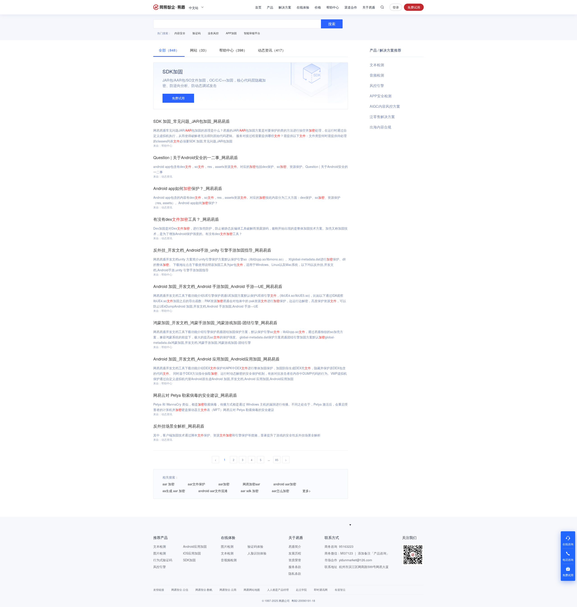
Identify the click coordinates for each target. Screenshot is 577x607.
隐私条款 (294, 573)
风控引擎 (377, 85)
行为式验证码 (162, 560)
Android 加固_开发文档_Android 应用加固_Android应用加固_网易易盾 (216, 359)
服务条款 (294, 566)
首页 (258, 7)
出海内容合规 (380, 127)
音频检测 (377, 75)
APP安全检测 (381, 95)
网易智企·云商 (228, 589)
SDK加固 (189, 560)
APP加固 (231, 33)
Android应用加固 (195, 546)
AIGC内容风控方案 (385, 106)
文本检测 (377, 64)
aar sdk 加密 (250, 490)
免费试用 (414, 7)
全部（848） (169, 50)
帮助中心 (332, 7)
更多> (306, 490)
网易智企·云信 (179, 589)
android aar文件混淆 (212, 490)
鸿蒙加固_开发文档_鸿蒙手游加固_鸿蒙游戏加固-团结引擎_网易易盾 (215, 322)
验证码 (196, 33)
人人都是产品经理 (278, 589)
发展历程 (294, 553)
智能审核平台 (252, 33)
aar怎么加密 (280, 490)
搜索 (382, 7)
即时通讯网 (320, 589)
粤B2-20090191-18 (303, 600)
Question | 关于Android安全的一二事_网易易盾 (195, 157)
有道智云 (340, 589)
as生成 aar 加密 (174, 490)
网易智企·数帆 (203, 589)
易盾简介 (294, 546)
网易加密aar (251, 484)
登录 (396, 7)
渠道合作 (350, 7)
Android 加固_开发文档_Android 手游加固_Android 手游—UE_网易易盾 (217, 286)
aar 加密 (168, 484)
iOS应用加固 (192, 553)
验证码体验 (255, 546)
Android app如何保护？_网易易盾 (187, 188)
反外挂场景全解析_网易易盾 (178, 426)
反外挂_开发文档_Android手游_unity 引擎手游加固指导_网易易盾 (212, 250)
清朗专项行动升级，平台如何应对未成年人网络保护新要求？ (286, 524)
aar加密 (223, 484)
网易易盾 (169, 7)
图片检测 (159, 553)
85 (276, 460)
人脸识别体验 (256, 553)
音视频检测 (229, 560)
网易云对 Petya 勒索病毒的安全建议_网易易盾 (195, 395)
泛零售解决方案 (382, 116)
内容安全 (179, 33)
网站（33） (199, 50)
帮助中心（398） (233, 50)
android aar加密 (284, 484)
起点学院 (301, 589)
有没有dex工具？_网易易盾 (186, 219)
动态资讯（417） (272, 50)
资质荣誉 (294, 560)
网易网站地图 (252, 589)
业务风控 (213, 33)
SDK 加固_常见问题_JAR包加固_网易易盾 (191, 121)
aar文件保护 (196, 484)
